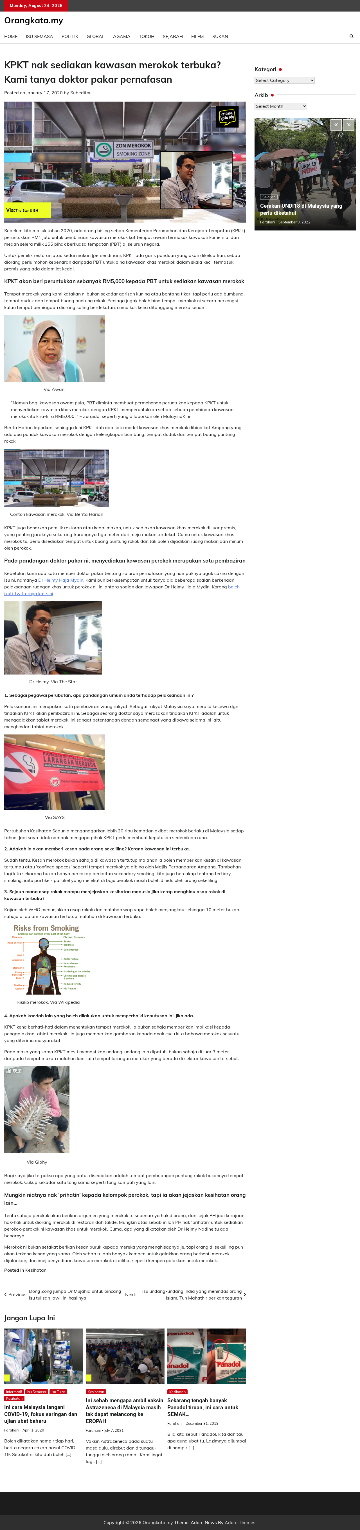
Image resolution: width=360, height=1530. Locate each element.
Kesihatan (35, 1270)
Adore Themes (240, 1522)
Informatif (14, 1392)
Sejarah (173, 36)
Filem (197, 36)
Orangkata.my (33, 20)
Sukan (220, 36)
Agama (121, 36)
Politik (70, 36)
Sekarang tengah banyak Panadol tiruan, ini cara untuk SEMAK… (202, 1407)
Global (96, 36)
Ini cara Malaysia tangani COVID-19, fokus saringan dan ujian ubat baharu (40, 1414)
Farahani (11, 1430)
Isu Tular (58, 1392)
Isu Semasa (39, 36)
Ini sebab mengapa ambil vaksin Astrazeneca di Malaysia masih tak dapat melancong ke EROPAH (124, 1410)
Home (10, 36)
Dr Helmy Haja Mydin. (60, 580)
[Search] (351, 36)
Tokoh (146, 36)
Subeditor (80, 92)
